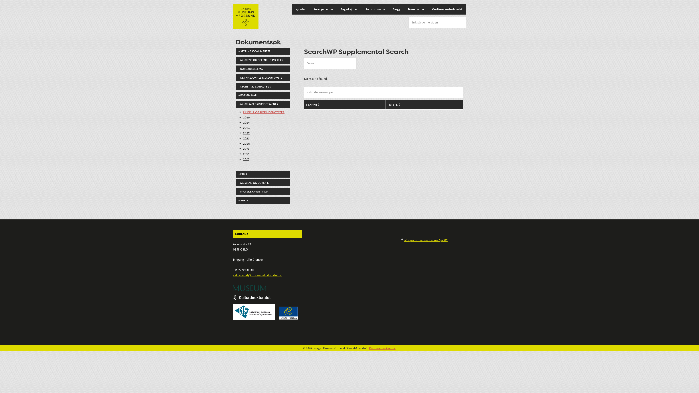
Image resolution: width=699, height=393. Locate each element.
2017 (246, 159)
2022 (246, 133)
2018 (246, 154)
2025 (246, 117)
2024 (246, 122)
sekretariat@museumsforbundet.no (257, 275)
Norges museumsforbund (245, 16)
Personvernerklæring (382, 348)
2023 (246, 128)
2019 (246, 149)
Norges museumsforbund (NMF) (426, 240)
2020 (246, 144)
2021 (246, 138)
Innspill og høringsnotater (264, 112)
